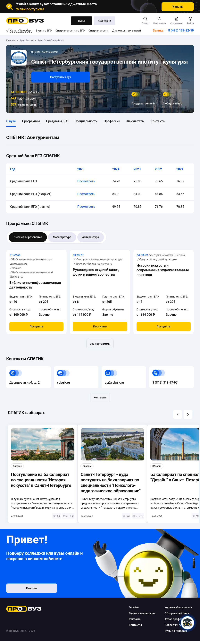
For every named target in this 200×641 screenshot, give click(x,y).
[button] (177, 414)
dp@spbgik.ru (111, 368)
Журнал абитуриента (178, 607)
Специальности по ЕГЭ (70, 30)
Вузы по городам (176, 630)
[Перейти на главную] (25, 20)
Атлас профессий (176, 619)
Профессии (112, 121)
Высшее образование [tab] (28, 237)
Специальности (98, 30)
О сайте (134, 607)
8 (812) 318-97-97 (161, 368)
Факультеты (135, 121)
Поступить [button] (36, 326)
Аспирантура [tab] (90, 237)
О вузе (11, 121)
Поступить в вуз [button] (60, 77)
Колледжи (104, 20)
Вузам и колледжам (142, 613)
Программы (31, 121)
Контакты (158, 121)
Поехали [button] (31, 588)
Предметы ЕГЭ (57, 121)
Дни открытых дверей (126, 30)
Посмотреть (86, 181)
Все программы (100, 343)
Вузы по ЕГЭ (44, 30)
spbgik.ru (60, 368)
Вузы (81, 20)
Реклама (135, 619)
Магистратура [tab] (62, 237)
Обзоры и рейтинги (177, 613)
